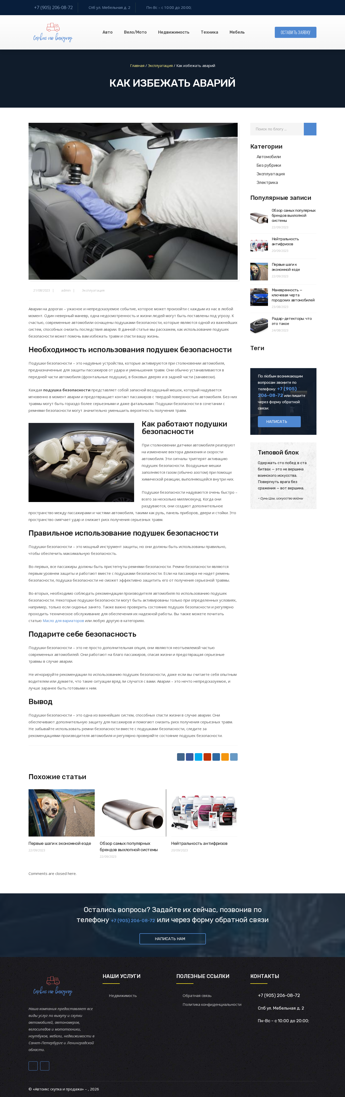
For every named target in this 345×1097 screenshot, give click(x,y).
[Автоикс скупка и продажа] (54, 32)
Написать (276, 421)
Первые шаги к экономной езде (60, 843)
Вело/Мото (135, 32)
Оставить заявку (296, 32)
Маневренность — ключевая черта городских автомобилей (293, 295)
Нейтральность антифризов (199, 843)
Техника (209, 32)
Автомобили (269, 156)
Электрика (267, 182)
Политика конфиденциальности (212, 1004)
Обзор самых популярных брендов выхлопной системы (294, 215)
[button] (310, 129)
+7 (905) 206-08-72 (53, 7)
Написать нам (170, 939)
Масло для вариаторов (63, 620)
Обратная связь (197, 995)
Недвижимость (173, 32)
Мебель (237, 32)
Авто (108, 32)
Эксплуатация (93, 290)
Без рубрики (269, 165)
